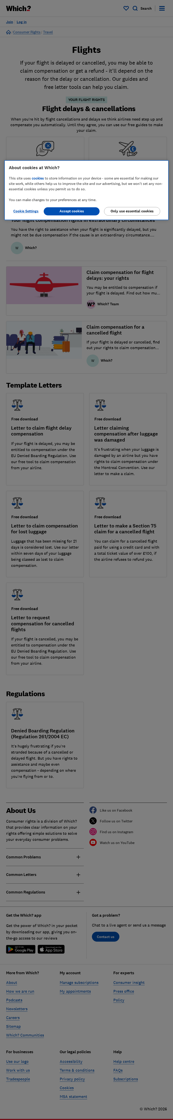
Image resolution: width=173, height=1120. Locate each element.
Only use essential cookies (132, 211)
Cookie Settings (26, 211)
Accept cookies (71, 211)
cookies (38, 178)
